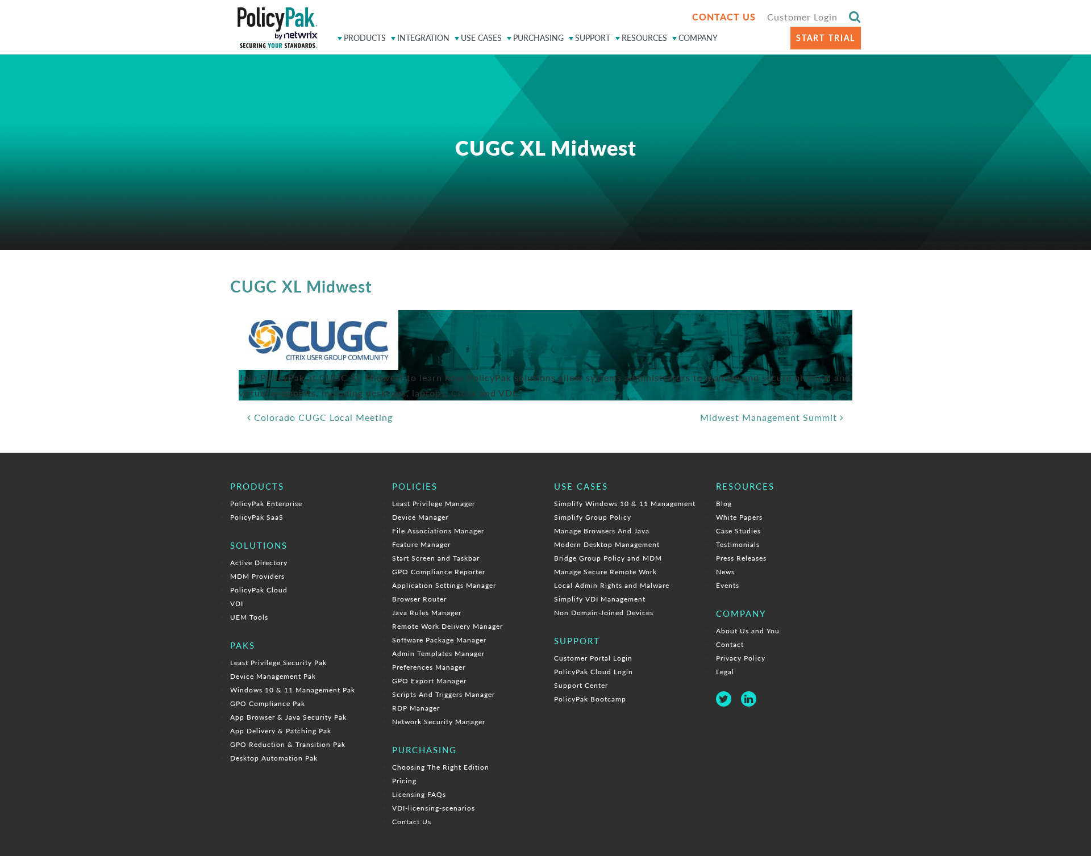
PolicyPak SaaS (257, 517)
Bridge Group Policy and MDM (608, 558)
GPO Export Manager (429, 681)
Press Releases (741, 558)
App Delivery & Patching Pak (280, 730)
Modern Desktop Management (607, 544)
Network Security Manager (438, 721)
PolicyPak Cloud (259, 590)
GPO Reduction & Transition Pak (287, 744)
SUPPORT (592, 38)
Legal (725, 671)
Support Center (581, 685)
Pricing (404, 780)
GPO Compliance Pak (267, 703)
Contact (730, 644)
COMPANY (698, 38)
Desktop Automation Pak (274, 758)
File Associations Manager (438, 531)
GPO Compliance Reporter (438, 571)
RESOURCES (644, 38)
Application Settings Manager (444, 585)
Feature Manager (421, 544)
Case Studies (738, 531)
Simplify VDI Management (600, 599)
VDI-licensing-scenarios (433, 808)
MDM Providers (257, 576)
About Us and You (748, 631)
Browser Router (419, 599)
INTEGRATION (423, 38)
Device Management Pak (273, 676)
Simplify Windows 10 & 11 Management (625, 503)
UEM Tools (249, 617)
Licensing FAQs (419, 794)
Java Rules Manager (426, 612)
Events (727, 585)
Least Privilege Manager (433, 503)
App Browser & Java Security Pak (288, 717)
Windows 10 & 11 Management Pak (292, 690)
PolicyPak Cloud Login (593, 671)
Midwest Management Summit (770, 417)
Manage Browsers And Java (601, 531)
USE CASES (481, 38)
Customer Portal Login (593, 658)
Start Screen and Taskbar (436, 558)
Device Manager (420, 517)
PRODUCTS (365, 38)
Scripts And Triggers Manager (443, 694)
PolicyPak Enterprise (266, 503)
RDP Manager (416, 708)
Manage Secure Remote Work (605, 571)
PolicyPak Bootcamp (590, 699)
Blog (724, 503)
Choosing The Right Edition (440, 767)
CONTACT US (724, 16)
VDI (236, 603)
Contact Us (411, 821)
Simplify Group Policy (592, 517)
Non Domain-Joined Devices (603, 612)
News (725, 571)
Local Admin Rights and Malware (611, 585)
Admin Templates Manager (438, 653)
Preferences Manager (428, 667)
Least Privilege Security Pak (278, 662)
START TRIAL (825, 38)
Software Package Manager (439, 640)
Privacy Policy (740, 658)
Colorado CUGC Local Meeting (322, 417)
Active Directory (259, 562)
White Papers (739, 517)
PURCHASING (538, 38)
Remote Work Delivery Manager (447, 626)
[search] (855, 16)
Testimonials (738, 544)
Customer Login (802, 16)
